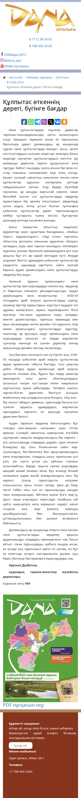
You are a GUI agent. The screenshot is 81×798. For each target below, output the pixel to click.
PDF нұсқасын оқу (23, 704)
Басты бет (16, 77)
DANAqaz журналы (39, 77)
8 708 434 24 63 (40, 46)
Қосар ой (20, 745)
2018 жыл (62, 77)
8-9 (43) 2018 (15, 82)
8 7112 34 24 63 (40, 39)
